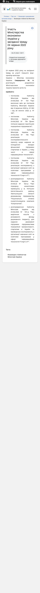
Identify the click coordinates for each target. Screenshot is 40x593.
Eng (7, 1)
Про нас (13, 16)
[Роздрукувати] (32, 28)
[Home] (14, 9)
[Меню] (35, 9)
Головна (6, 16)
